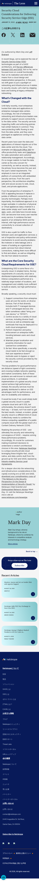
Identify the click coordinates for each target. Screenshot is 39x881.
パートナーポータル (10, 799)
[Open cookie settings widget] (3, 877)
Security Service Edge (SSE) (14, 62)
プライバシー (8, 853)
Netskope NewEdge (27, 448)
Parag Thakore (9, 639)
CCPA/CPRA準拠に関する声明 (14, 863)
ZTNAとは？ (7, 704)
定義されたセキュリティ (12, 734)
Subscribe (19, 565)
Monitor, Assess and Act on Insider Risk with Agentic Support (18, 583)
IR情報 (5, 779)
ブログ (5, 719)
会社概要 (6, 758)
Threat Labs (7, 744)
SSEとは (6, 694)
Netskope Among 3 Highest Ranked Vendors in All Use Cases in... (16, 631)
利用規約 (6, 858)
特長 (4, 674)
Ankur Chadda (9, 615)
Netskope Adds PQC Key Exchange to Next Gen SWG (17, 607)
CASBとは (7, 709)
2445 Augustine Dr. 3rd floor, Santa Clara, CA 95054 (13, 821)
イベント (6, 774)
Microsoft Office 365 (22, 150)
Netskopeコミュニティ (11, 724)
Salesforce (31, 152)
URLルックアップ (9, 754)
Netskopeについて (11, 668)
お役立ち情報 (8, 713)
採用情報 (6, 769)
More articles (13, 544)
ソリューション (8, 684)
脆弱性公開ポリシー (23, 853)
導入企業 (6, 789)
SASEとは (7, 689)
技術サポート (8, 739)
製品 (4, 679)
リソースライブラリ (10, 729)
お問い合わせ (8, 803)
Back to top (30, 551)
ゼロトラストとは (9, 699)
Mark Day (32, 22)
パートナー (7, 794)
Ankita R (7, 591)
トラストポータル (9, 749)
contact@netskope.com (12, 814)
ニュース (6, 784)
